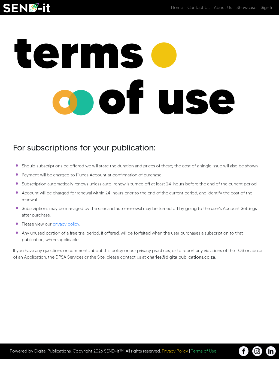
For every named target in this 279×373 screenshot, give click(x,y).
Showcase (246, 7)
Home (177, 7)
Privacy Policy (175, 351)
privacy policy (66, 224)
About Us (223, 7)
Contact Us (198, 7)
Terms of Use (203, 351)
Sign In (267, 7)
